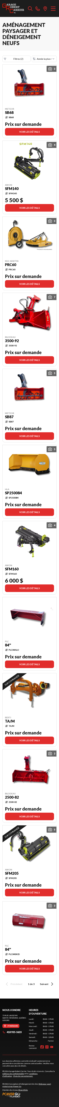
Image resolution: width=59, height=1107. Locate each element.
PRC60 (10, 265)
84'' (8, 645)
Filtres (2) (18, 58)
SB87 (9, 417)
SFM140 (12, 188)
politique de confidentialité (13, 1074)
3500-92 (12, 341)
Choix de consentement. (23, 1076)
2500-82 (12, 797)
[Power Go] (29, 1094)
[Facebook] (42, 1047)
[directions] (45, 8)
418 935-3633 (14, 1032)
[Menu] (53, 8)
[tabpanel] (41, 1030)
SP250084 (13, 493)
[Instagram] (47, 1047)
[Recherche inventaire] (30, 8)
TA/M (10, 721)
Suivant (44, 984)
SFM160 (12, 569)
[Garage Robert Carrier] (13, 8)
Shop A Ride (23, 1090)
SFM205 (12, 873)
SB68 (9, 112)
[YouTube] (52, 1047)
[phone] (38, 8)
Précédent (16, 984)
